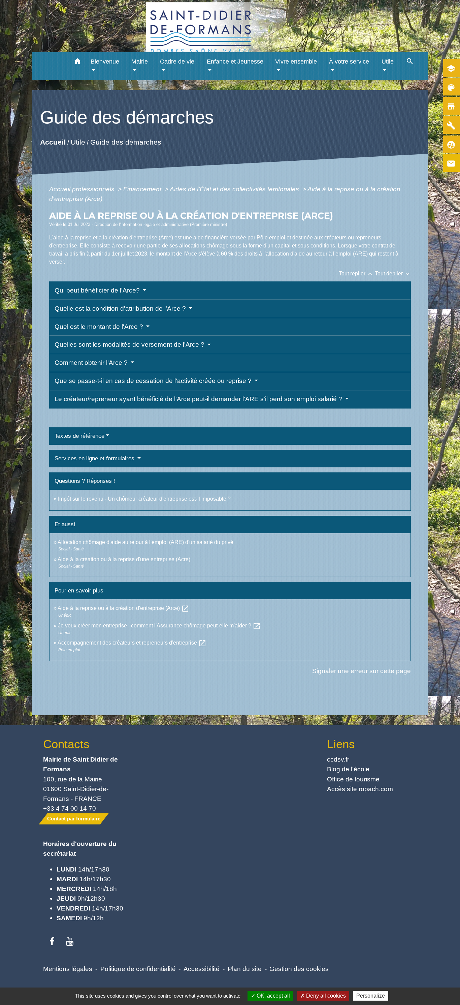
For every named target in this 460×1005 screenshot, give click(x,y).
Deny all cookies (325, 996)
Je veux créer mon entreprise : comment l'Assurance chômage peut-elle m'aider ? (159, 625)
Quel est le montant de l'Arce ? (100, 326)
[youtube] (70, 942)
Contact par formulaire (73, 818)
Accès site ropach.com (360, 789)
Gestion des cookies (299, 968)
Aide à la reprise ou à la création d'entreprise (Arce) (123, 608)
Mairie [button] (139, 61)
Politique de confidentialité (138, 968)
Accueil (52, 142)
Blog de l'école (348, 769)
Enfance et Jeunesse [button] (235, 61)
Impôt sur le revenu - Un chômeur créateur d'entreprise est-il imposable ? (144, 499)
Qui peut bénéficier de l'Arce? (98, 290)
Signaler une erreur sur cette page (361, 670)
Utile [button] (388, 61)
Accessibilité (202, 968)
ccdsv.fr (338, 759)
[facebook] (52, 942)
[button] (78, 62)
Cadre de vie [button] (177, 61)
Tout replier (356, 273)
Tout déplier (393, 273)
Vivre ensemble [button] (296, 61)
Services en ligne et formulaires (95, 458)
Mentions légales (67, 968)
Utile (77, 142)
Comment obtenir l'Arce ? (92, 362)
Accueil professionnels (82, 189)
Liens (341, 743)
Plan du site (245, 968)
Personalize (370, 996)
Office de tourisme (353, 779)
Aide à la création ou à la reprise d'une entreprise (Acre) (124, 559)
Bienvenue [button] (105, 61)
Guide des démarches (125, 142)
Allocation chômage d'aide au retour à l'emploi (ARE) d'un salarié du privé (145, 542)
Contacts (66, 743)
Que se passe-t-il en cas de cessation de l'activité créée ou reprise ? (154, 380)
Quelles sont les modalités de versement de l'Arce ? (130, 344)
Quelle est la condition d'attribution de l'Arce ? (121, 308)
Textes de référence (79, 436)
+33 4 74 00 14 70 (69, 808)
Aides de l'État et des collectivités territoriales (235, 189)
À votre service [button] (349, 61)
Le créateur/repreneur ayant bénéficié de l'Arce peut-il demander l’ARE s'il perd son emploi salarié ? (199, 398)
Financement (143, 189)
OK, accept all (272, 996)
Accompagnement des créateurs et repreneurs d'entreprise (132, 643)
